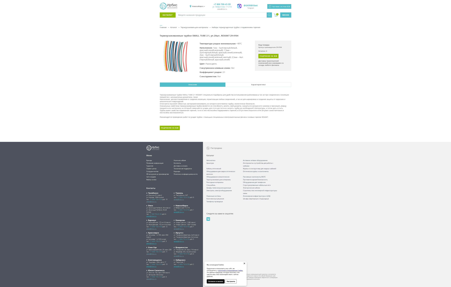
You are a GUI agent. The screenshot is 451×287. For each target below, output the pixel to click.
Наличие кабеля (180, 160)
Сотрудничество (152, 171)
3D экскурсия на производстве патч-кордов (157, 175)
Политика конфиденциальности (186, 174)
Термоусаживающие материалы (194, 27)
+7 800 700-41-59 (222, 4)
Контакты (177, 163)
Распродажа (216, 148)
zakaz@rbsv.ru (222, 9)
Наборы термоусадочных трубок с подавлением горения (236, 27)
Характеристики (258, 84)
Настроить (231, 281)
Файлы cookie (151, 180)
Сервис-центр (151, 169)
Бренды (149, 160)
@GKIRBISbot (251, 5)
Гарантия (149, 166)
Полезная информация (154, 163)
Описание (192, 84)
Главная (163, 27)
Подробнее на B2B (268, 56)
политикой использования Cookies (230, 271)
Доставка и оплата (180, 166)
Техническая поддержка (183, 169)
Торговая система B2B (281, 6)
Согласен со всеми (215, 281)
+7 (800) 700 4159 (156, 199)
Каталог (168, 15)
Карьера (177, 171)
